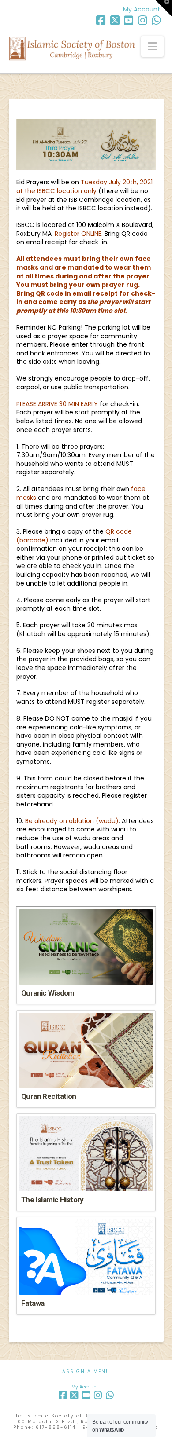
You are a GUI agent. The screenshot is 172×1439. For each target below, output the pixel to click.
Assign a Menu (86, 1371)
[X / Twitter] (115, 20)
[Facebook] (100, 20)
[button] (152, 46)
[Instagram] (142, 20)
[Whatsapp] (156, 20)
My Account (141, 9)
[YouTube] (128, 20)
